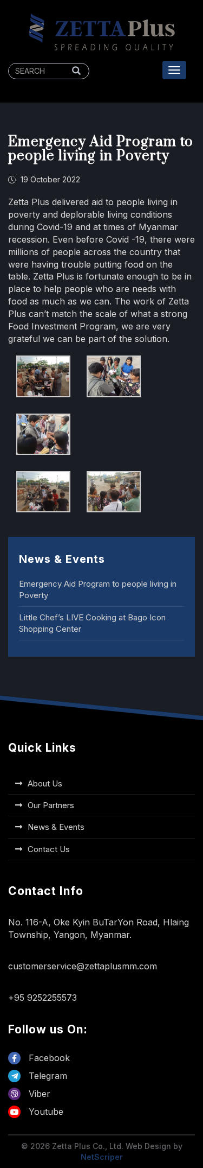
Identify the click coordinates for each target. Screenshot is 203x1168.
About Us (45, 783)
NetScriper (102, 1156)
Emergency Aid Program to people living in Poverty (97, 589)
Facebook (48, 1057)
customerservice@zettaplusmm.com (82, 966)
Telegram (46, 1075)
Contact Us (49, 849)
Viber (38, 1093)
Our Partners (51, 805)
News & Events (56, 827)
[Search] (76, 71)
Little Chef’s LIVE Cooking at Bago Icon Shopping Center (92, 623)
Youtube (44, 1111)
